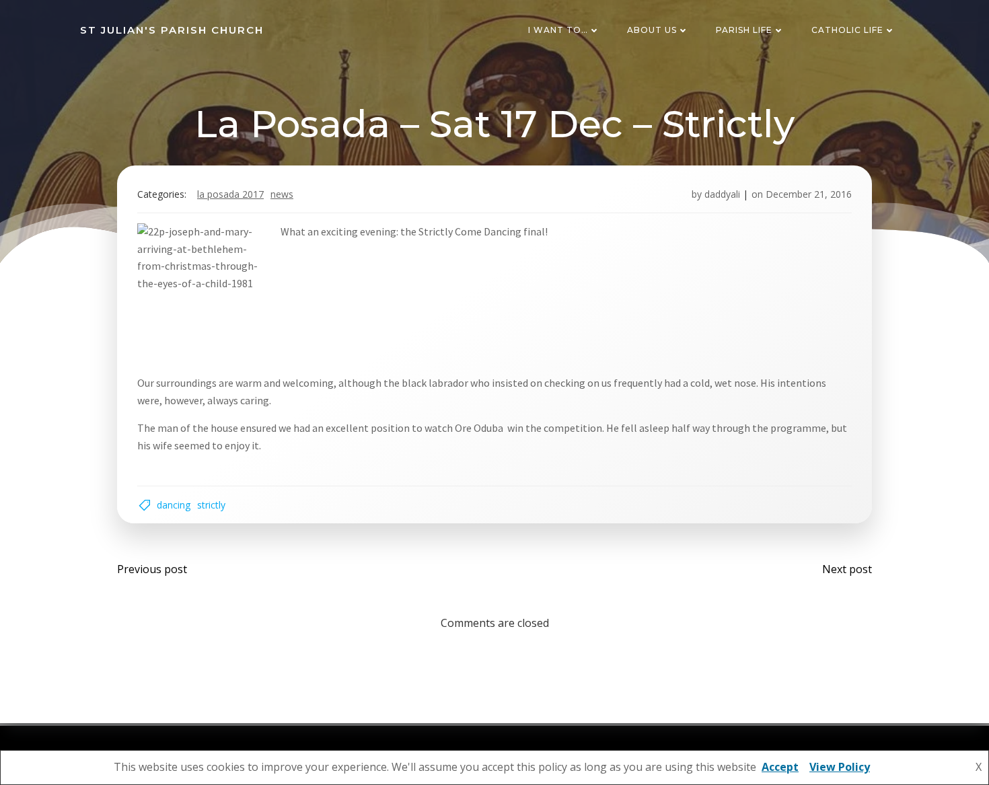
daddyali (722, 194)
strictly (211, 504)
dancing (173, 504)
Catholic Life (847, 30)
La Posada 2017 (230, 194)
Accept (780, 766)
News (281, 194)
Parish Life (744, 30)
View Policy (839, 766)
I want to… (558, 30)
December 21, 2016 (809, 194)
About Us (652, 30)
